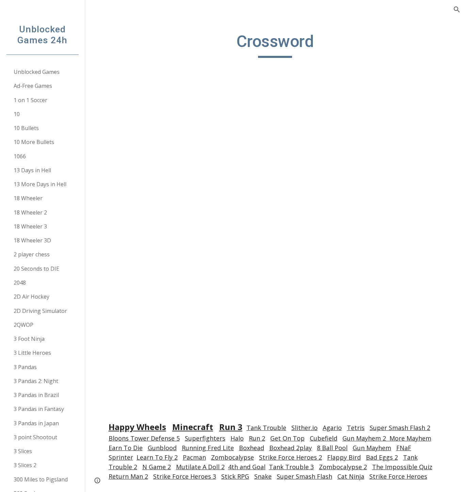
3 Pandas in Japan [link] (36, 423)
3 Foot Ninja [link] (29, 339)
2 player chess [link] (32, 254)
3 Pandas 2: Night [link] (36, 381)
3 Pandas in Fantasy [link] (39, 409)
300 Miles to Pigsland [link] (41, 479)
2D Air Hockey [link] (31, 296)
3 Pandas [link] (25, 367)
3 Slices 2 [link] (25, 465)
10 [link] (17, 114)
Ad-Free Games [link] (33, 86)
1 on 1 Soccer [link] (30, 100)
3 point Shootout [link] (35, 437)
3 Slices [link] (23, 451)
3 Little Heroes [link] (32, 352)
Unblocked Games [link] (37, 72)
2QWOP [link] (23, 325)
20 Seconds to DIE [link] (36, 268)
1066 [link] (20, 156)
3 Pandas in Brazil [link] (36, 395)
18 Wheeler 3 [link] (30, 226)
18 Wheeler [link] (28, 198)
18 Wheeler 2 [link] (30, 212)
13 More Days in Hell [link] (40, 184)
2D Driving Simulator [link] (40, 311)
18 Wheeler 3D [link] (32, 240)
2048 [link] (20, 282)
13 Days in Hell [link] (32, 170)
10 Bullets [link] (26, 128)
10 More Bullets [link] (34, 142)
